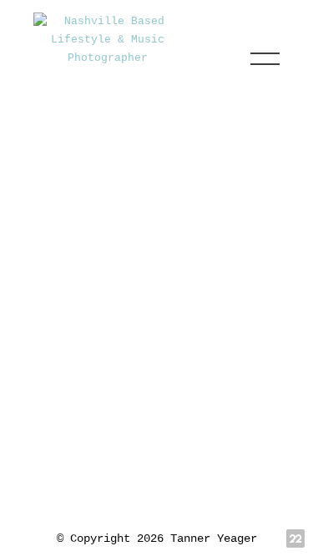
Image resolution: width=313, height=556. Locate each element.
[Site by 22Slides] (295, 538)
